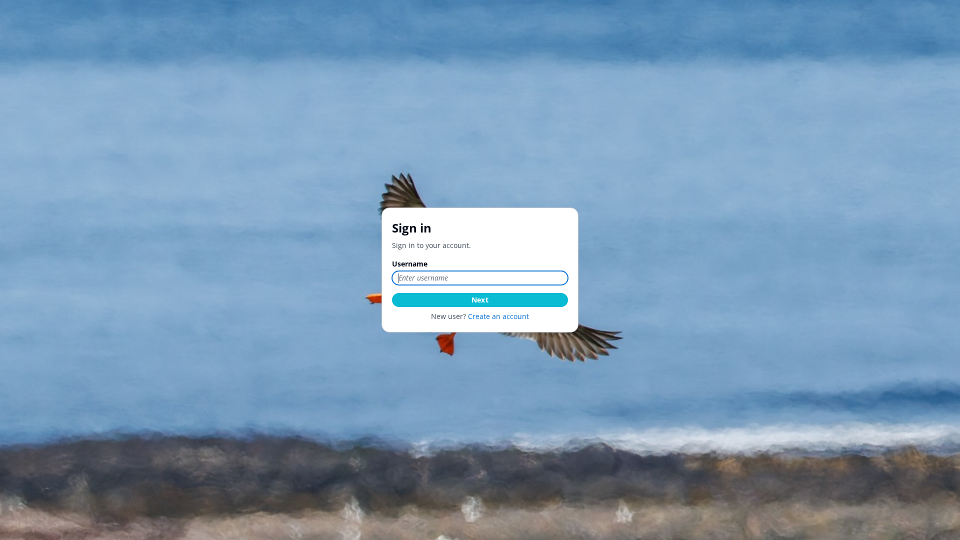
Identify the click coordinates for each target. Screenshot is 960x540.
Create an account (498, 316)
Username (410, 263)
